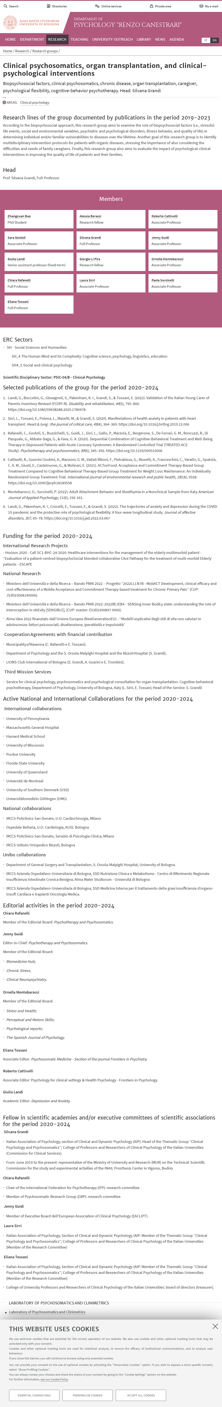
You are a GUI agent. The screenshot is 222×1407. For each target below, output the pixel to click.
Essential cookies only (34, 1395)
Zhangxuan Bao (19, 216)
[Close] (215, 1326)
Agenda (177, 39)
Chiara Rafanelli (19, 280)
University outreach (112, 39)
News (160, 39)
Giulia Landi (16, 259)
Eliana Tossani (18, 301)
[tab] (206, 40)
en (215, 40)
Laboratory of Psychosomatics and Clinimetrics (47, 1311)
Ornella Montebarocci (167, 259)
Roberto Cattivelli (165, 216)
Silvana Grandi (90, 237)
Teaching (79, 39)
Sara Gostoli (17, 237)
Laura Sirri (87, 280)
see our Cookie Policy (54, 1379)
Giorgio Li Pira (90, 259)
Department (32, 39)
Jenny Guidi (160, 237)
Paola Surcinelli (163, 280)
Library (144, 39)
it (206, 40)
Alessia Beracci (90, 216)
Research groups (45, 50)
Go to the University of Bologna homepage (31, 22)
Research (57, 39)
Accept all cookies (141, 1395)
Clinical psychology (34, 102)
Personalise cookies (87, 1395)
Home (10, 39)
